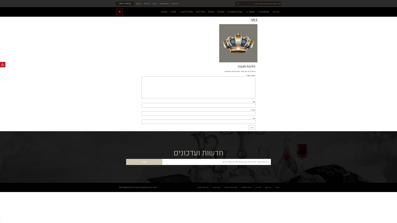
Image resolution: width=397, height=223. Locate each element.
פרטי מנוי (147, 3)
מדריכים (258, 187)
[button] (2, 64)
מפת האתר (216, 187)
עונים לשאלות (246, 187)
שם (254, 102)
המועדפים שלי (164, 3)
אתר (253, 118)
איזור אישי (175, 3)
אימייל (253, 110)
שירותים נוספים (203, 187)
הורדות (155, 3)
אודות (277, 187)
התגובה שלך (250, 75)
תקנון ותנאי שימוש (230, 187)
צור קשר (138, 3)
